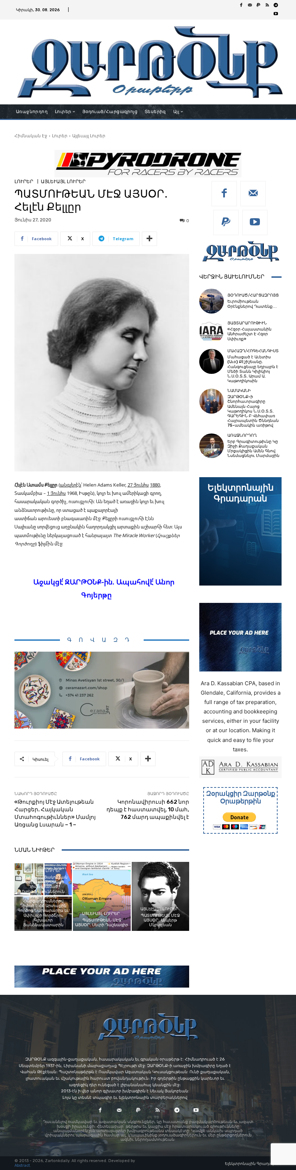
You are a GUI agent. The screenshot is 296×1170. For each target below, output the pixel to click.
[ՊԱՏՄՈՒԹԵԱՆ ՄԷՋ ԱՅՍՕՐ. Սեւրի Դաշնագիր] (101, 896)
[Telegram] (275, 5)
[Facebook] (241, 5)
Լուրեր (60, 136)
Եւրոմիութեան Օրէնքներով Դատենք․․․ (252, 303)
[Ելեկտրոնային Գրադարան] (240, 531)
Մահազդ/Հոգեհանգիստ (253, 351)
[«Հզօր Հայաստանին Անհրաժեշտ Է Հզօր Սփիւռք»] (211, 331)
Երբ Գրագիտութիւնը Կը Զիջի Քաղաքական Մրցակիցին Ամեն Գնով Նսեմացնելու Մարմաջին (253, 448)
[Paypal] (258, 5)
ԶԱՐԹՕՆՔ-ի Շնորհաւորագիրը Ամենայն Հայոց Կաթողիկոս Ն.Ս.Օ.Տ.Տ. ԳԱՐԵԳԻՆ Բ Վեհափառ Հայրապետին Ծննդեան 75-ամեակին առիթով (253, 411)
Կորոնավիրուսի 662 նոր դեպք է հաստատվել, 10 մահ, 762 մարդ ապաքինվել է (147, 809)
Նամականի (239, 391)
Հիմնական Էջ (30, 136)
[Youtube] (275, 14)
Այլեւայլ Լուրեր (88, 136)
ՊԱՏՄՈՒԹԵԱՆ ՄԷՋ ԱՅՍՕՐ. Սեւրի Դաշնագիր (101, 922)
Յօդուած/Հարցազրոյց (253, 295)
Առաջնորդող (242, 435)
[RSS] (267, 5)
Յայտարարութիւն (247, 323)
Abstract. (22, 1165)
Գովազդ (101, 639)
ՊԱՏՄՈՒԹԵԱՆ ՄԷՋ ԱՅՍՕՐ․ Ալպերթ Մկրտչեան (160, 920)
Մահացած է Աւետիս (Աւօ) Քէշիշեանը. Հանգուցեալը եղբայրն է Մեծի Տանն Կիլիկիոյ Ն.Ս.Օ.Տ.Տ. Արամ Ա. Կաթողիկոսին (252, 369)
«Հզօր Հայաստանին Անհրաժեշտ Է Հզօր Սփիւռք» (249, 334)
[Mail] (249, 5)
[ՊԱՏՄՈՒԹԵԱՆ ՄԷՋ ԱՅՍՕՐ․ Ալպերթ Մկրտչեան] (160, 896)
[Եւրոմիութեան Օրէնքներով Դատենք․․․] (211, 301)
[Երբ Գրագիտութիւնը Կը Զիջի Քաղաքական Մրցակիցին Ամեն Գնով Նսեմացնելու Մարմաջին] (211, 445)
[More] (149, 239)
